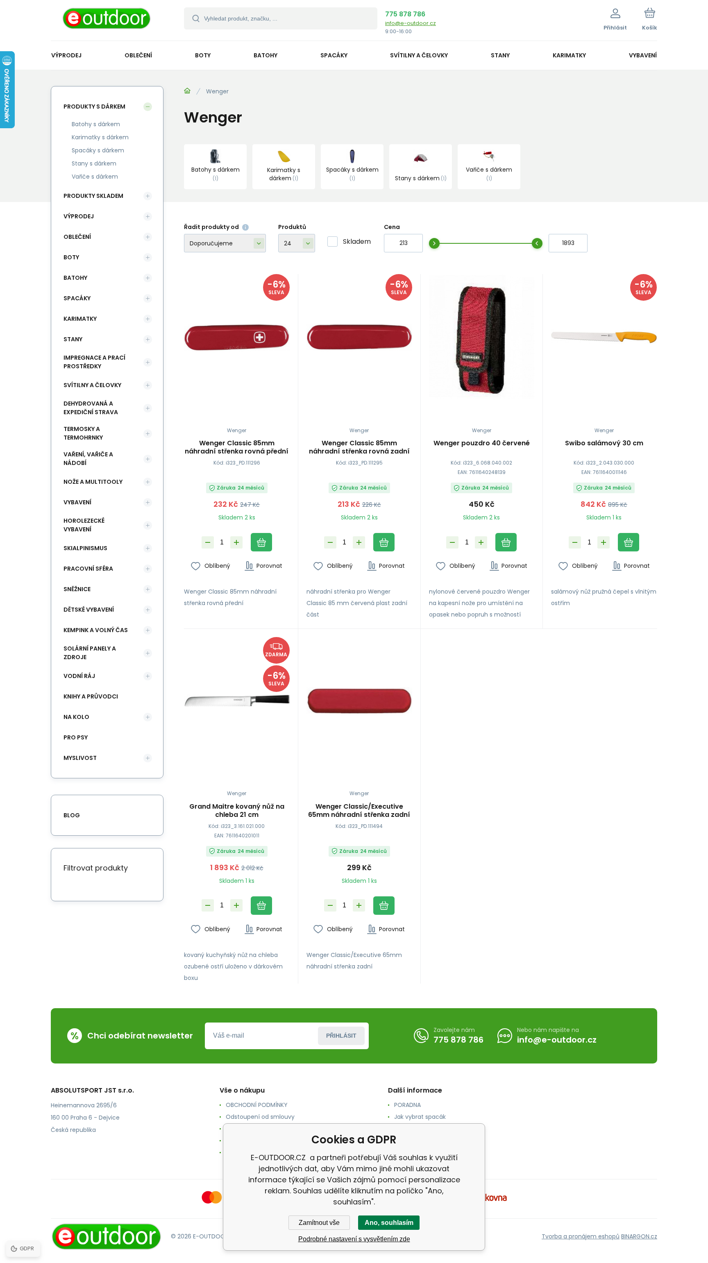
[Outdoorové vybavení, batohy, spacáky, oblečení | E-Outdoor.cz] (187, 91)
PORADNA (407, 1105)
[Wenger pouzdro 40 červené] (482, 337)
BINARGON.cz (639, 1236)
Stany (73, 339)
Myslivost (80, 758)
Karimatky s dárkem (100, 137)
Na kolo (76, 717)
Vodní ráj (79, 676)
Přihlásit (341, 1035)
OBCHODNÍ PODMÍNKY (257, 1105)
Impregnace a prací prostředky (94, 362)
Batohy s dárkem (96, 124)
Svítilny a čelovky (92, 385)
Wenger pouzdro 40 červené (481, 443)
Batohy (75, 278)
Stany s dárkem (94, 163)
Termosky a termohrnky (83, 433)
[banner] (107, 21)
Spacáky (77, 298)
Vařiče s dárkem (95, 176)
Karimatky (80, 319)
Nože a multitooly (93, 482)
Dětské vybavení (89, 609)
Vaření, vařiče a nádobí (88, 458)
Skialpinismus (85, 548)
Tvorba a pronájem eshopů (581, 1236)
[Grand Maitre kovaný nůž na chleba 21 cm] (237, 700)
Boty (71, 257)
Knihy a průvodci (91, 696)
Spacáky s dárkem (98, 150)
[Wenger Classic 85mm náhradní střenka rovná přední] (237, 337)
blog (72, 815)
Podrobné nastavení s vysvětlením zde (354, 1239)
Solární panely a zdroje (90, 652)
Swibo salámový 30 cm (604, 443)
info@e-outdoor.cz (410, 23)
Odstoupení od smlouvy (260, 1117)
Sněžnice (77, 589)
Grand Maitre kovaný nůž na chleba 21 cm (236, 811)
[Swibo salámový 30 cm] (604, 337)
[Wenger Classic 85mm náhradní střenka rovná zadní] (359, 337)
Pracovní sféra (88, 569)
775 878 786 (405, 14)
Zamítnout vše (319, 1222)
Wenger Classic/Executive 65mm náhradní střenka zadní (359, 811)
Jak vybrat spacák (420, 1117)
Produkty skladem (93, 196)
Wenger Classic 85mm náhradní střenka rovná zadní (359, 447)
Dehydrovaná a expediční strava (91, 407)
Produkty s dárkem (94, 106)
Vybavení (77, 502)
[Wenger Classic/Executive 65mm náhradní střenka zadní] (359, 700)
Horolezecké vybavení (84, 525)
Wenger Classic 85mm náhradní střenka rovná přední (236, 447)
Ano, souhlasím (389, 1222)
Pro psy (76, 737)
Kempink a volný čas (96, 630)
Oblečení (77, 237)
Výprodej (79, 216)
